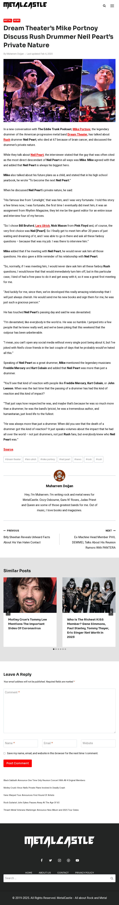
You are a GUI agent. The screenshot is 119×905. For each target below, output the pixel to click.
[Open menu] (112, 6)
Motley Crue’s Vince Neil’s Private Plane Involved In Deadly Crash (34, 787)
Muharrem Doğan (15, 54)
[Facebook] (41, 860)
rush (99, 459)
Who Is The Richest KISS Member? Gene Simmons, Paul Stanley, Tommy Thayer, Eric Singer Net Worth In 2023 (88, 628)
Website (88, 743)
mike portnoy (47, 459)
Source (8, 449)
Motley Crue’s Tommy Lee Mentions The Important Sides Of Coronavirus (27, 624)
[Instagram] (59, 860)
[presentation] (30, 595)
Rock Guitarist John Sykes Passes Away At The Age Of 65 (31, 802)
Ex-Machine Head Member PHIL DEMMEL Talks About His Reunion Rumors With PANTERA (94, 539)
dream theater (13, 459)
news (77, 459)
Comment (12, 692)
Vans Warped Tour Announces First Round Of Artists (28, 795)
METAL (7, 20)
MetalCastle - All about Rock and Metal (82, 898)
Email (48, 743)
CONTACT (63, 872)
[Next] (111, 612)
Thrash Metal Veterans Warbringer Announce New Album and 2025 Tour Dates (41, 810)
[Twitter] (50, 860)
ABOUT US (45, 872)
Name (10, 743)
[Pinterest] (68, 860)
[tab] (53, 649)
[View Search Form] (104, 6)
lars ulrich (30, 459)
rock (89, 459)
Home (28, 872)
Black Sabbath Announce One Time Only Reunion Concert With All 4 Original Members (44, 780)
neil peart (64, 459)
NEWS (17, 20)
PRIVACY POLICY (84, 872)
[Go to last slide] (8, 612)
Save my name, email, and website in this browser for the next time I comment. (52, 753)
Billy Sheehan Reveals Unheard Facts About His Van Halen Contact (26, 537)
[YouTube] (77, 860)
